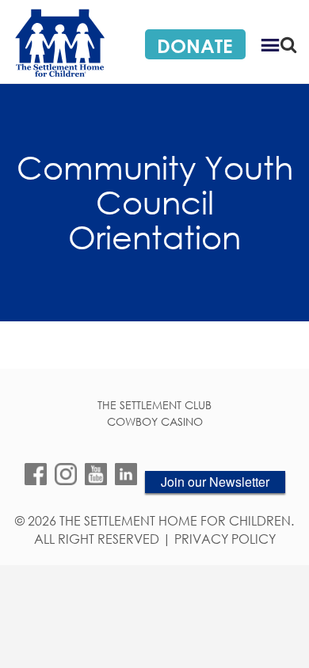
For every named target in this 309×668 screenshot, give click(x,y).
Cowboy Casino (155, 422)
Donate (194, 45)
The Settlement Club (154, 405)
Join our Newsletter (215, 482)
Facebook (36, 474)
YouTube (96, 474)
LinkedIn (126, 474)
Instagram (66, 474)
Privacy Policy (225, 539)
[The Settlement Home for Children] (59, 42)
